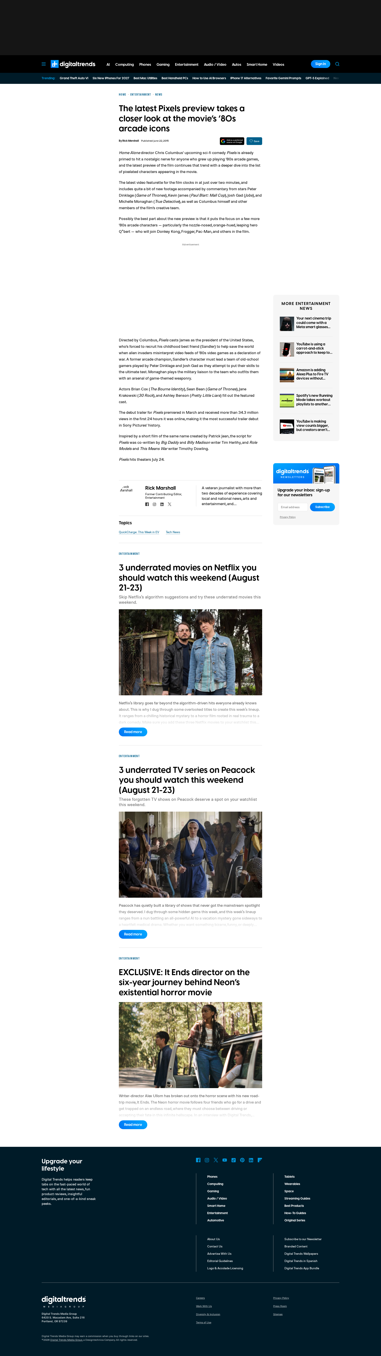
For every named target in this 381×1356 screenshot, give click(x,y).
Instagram (207, 1160)
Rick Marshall (130, 141)
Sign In (320, 64)
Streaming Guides (297, 1198)
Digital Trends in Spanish (301, 1261)
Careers (200, 1298)
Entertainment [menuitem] (186, 64)
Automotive (215, 1220)
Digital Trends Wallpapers (301, 1253)
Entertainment (217, 1213)
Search (337, 64)
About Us (213, 1239)
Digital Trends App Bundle (301, 1268)
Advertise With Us (219, 1253)
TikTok (233, 1160)
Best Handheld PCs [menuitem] (175, 78)
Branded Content (296, 1246)
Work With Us (204, 1306)
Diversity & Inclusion (208, 1314)
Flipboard (260, 1160)
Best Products (294, 1206)
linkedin (162, 504)
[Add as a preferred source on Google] (232, 141)
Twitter (216, 1160)
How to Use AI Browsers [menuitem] (209, 78)
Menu (43, 64)
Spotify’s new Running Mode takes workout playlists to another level (314, 402)
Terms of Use (203, 1322)
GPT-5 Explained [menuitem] (317, 78)
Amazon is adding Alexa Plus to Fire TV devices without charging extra (312, 376)
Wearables (292, 1184)
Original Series (294, 1220)
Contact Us (214, 1246)
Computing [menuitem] (124, 64)
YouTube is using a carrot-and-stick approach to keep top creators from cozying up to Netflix (314, 353)
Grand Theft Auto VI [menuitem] (74, 78)
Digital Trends (65, 70)
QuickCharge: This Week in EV (139, 532)
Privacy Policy (288, 517)
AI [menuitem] (108, 64)
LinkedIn (251, 1160)
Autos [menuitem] (236, 64)
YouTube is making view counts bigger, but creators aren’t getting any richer (312, 428)
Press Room (280, 1306)
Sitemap (278, 1314)
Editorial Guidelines (220, 1261)
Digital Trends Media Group (66, 1339)
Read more (133, 732)
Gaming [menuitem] (163, 64)
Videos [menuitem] (278, 64)
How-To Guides (295, 1213)
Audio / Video (217, 1198)
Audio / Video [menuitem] (215, 64)
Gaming (213, 1191)
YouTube (224, 1160)
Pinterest (242, 1160)
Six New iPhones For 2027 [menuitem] (111, 78)
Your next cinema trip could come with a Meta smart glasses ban (313, 325)
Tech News (173, 532)
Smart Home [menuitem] (257, 64)
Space (289, 1191)
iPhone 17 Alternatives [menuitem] (245, 78)
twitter (169, 504)
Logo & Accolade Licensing (225, 1268)
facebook (147, 504)
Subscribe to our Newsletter (303, 1239)
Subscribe (322, 507)
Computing (215, 1184)
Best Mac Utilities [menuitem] (145, 78)
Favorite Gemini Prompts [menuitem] (283, 78)
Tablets (289, 1177)
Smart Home (216, 1206)
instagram (154, 504)
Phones (212, 1177)
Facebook (198, 1160)
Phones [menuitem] (145, 64)
